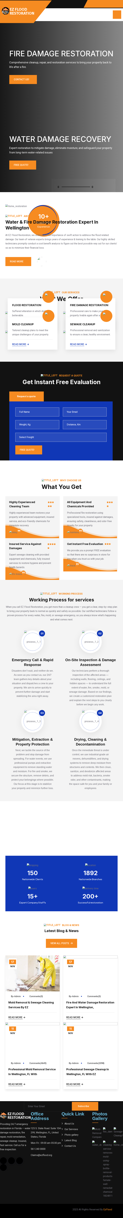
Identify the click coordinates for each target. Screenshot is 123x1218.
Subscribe (83, 1106)
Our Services (71, 1129)
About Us (69, 1123)
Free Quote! (21, 165)
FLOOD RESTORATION (26, 305)
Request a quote (26, 396)
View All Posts (59, 943)
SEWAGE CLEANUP (82, 324)
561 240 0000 (38, 1149)
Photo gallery (71, 1134)
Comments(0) (36, 996)
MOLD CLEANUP (23, 324)
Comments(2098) (95, 1063)
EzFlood (107, 1209)
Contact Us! (21, 79)
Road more (16, 261)
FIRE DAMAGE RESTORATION (89, 305)
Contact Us (70, 1146)
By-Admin (16, 996)
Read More (15, 1017)
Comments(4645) (37, 1063)
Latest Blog (70, 1140)
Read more (19, 344)
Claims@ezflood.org (41, 1155)
